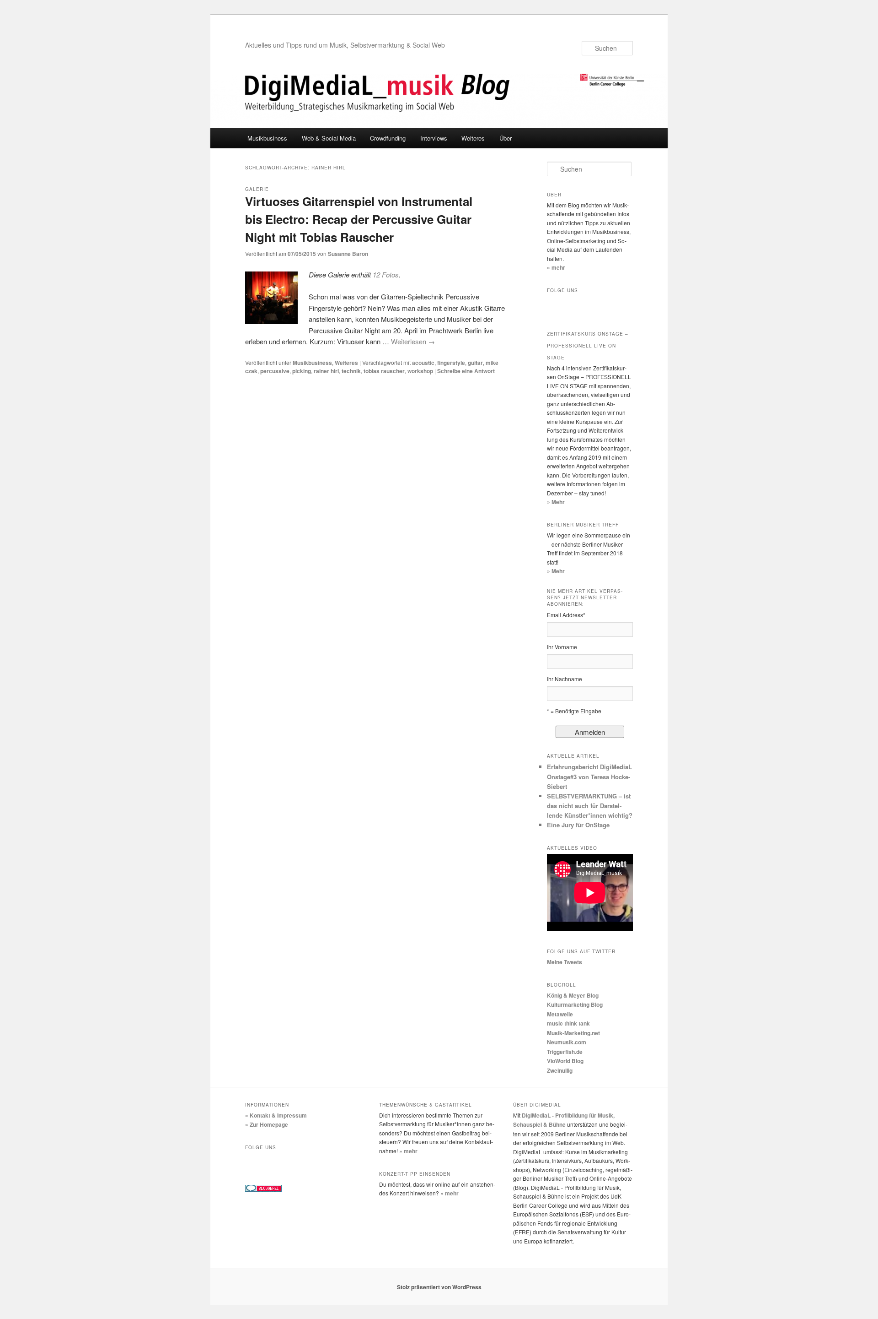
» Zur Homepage (266, 1124)
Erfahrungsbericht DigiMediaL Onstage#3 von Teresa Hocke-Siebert (589, 776)
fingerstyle (451, 362)
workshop (420, 371)
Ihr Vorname (562, 647)
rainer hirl (326, 371)
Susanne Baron (348, 254)
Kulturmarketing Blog (575, 1004)
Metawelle (560, 1014)
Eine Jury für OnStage (578, 824)
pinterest (331, 1162)
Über (505, 138)
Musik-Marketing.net (573, 1033)
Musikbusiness (267, 138)
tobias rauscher (384, 371)
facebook (556, 305)
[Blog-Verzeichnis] (263, 1189)
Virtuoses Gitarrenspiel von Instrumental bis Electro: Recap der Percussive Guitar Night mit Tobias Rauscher (358, 219)
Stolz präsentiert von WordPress (439, 1287)
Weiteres (473, 138)
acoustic (423, 362)
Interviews (433, 138)
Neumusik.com (566, 1042)
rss (614, 305)
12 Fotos (386, 274)
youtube (594, 305)
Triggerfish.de (565, 1052)
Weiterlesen (413, 341)
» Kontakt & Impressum (276, 1115)
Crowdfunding (388, 138)
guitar (475, 362)
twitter (575, 305)
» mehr (556, 267)
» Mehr (556, 502)
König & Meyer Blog (573, 995)
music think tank (568, 1023)
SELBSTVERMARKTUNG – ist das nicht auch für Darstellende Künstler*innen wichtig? (589, 806)
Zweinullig (560, 1070)
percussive (274, 371)
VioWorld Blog (565, 1061)
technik (351, 371)
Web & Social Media (329, 138)
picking (301, 371)
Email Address (566, 615)
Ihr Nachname (564, 679)
